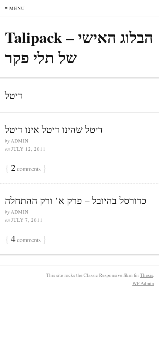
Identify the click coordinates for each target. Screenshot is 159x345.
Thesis (146, 275)
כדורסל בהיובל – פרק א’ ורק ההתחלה (75, 200)
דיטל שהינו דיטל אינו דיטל (54, 129)
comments (26, 168)
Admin (143, 283)
